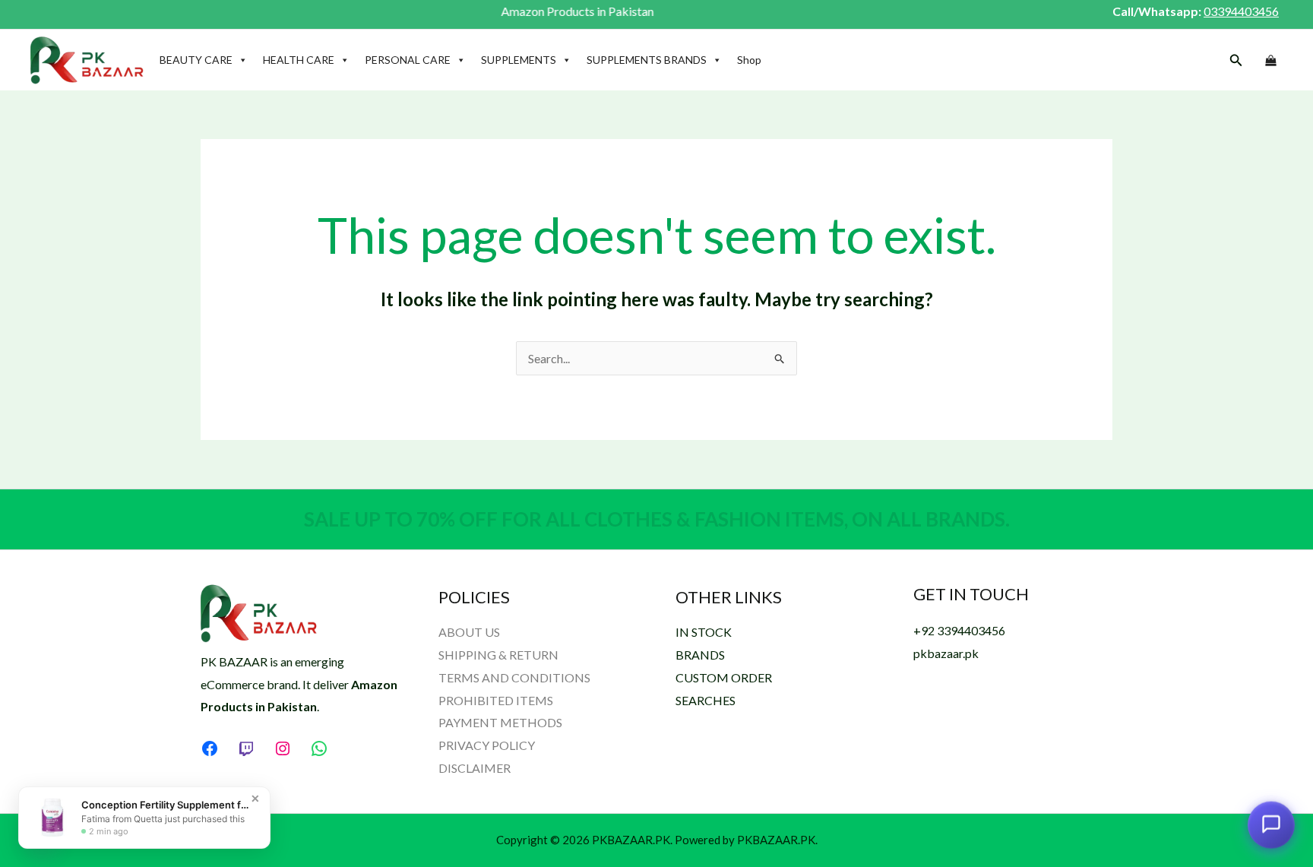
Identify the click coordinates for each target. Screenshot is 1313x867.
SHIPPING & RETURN (498, 654)
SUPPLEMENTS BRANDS (647, 59)
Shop (749, 59)
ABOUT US (469, 632)
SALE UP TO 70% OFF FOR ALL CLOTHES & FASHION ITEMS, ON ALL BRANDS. (657, 519)
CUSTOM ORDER (723, 677)
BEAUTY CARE (196, 59)
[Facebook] (210, 748)
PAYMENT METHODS (500, 722)
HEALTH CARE (298, 59)
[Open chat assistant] (1271, 822)
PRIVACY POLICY (486, 745)
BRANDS (700, 654)
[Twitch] (246, 748)
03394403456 (1241, 11)
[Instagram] (283, 748)
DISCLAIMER (474, 768)
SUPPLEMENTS (518, 59)
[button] (1236, 60)
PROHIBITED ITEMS (495, 700)
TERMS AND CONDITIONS (514, 677)
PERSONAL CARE (408, 59)
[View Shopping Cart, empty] (1270, 60)
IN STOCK (703, 632)
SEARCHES (705, 700)
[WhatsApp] (319, 748)
